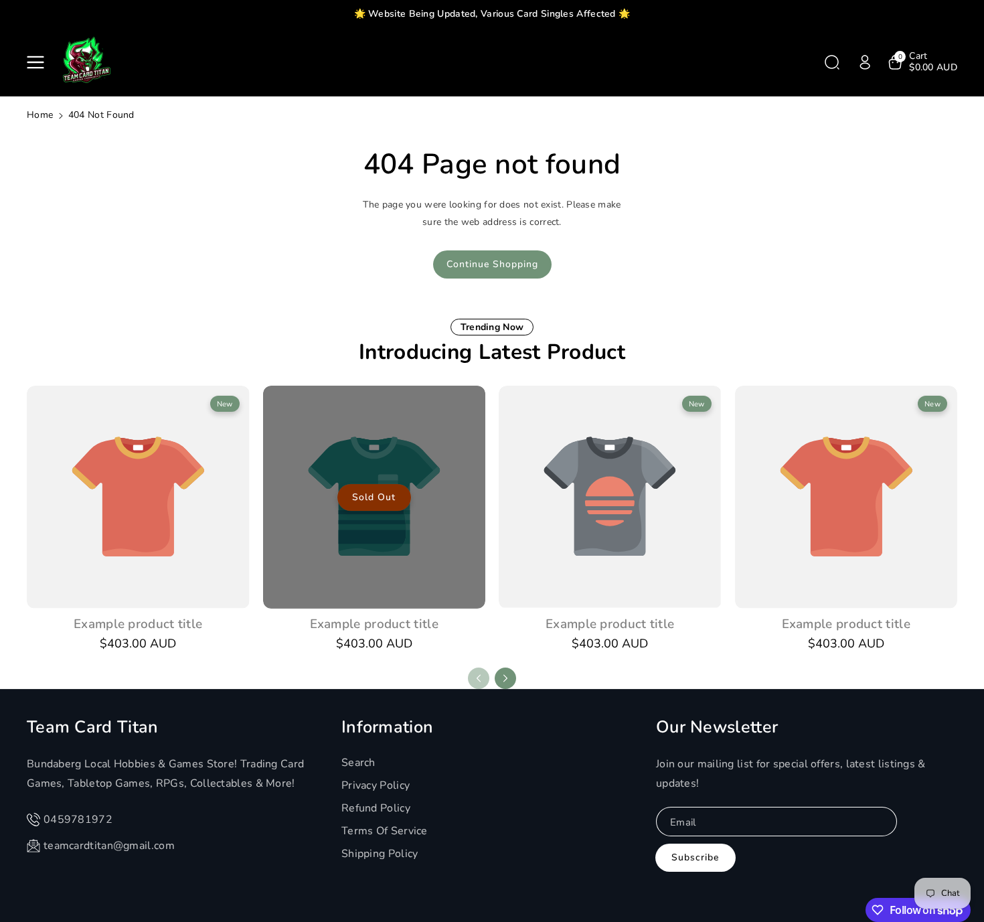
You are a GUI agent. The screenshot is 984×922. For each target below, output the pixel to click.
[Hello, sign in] (864, 62)
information (387, 727)
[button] (38, 62)
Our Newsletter (717, 727)
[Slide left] (478, 678)
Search (358, 762)
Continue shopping (492, 264)
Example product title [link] (138, 624)
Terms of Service (384, 831)
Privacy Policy (375, 785)
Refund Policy (375, 808)
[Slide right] (505, 678)
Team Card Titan (93, 727)
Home (40, 114)
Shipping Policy (379, 853)
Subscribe (695, 857)
